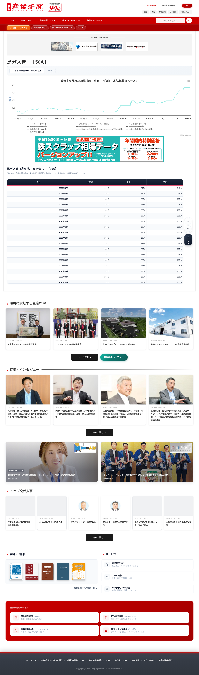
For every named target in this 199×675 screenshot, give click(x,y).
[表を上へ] (188, 221)
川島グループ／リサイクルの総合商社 (119, 344)
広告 (153, 12)
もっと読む (83, 357)
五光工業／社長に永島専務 (50, 522)
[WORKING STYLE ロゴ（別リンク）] (85, 448)
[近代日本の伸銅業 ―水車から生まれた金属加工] (31, 571)
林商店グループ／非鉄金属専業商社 (23, 344)
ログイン (187, 5)
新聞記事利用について (75, 660)
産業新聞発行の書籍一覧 (84, 588)
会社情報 (173, 12)
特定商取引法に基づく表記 (51, 660)
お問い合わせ (185, 12)
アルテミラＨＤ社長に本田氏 (83, 522)
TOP (12, 20)
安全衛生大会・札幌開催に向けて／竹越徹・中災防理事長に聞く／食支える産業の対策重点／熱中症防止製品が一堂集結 (123, 414)
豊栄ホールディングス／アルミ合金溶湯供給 (170, 344)
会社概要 (135, 660)
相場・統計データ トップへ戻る (27, 70)
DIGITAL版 (151, 6)
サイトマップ (30, 660)
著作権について (121, 660)
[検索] (189, 20)
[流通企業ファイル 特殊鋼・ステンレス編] (78, 571)
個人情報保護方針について (100, 660)
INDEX (51, 70)
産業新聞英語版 (165, 660)
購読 (145, 12)
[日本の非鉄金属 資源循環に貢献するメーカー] (63, 571)
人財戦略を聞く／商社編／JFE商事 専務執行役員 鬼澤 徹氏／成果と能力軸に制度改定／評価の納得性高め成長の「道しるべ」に (28, 414)
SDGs (80, 28)
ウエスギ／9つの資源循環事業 (68, 344)
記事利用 (162, 12)
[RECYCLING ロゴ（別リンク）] (181, 448)
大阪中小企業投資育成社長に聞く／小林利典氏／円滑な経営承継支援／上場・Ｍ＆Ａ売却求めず (76, 414)
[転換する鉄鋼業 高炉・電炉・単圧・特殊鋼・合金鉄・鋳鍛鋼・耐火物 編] (47, 571)
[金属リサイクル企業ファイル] (16, 571)
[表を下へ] (188, 228)
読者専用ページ (168, 6)
